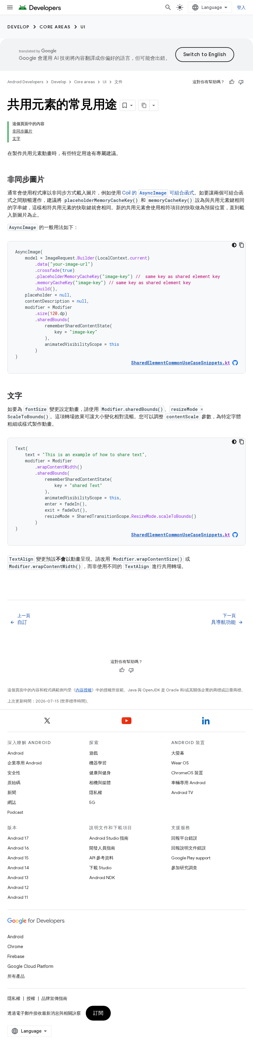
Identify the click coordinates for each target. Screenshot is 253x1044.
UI (83, 27)
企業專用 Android (24, 763)
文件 (118, 81)
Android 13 (17, 877)
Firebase (15, 956)
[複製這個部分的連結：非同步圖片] (50, 180)
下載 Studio (100, 867)
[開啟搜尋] (168, 7)
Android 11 (17, 897)
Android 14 (18, 867)
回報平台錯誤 (184, 838)
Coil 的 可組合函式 (158, 193)
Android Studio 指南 (108, 838)
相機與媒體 (100, 782)
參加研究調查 (184, 867)
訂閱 (98, 1013)
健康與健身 (100, 773)
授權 (31, 998)
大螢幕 (177, 753)
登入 (241, 7)
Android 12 (18, 887)
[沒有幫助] (241, 82)
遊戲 (93, 753)
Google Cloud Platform (30, 966)
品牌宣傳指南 (54, 998)
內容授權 (84, 690)
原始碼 (13, 782)
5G (92, 802)
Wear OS (180, 763)
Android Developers (25, 81)
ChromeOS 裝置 (187, 773)
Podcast (15, 812)
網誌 (11, 802)
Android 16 (18, 848)
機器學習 (97, 763)
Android (15, 753)
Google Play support (190, 858)
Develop (18, 27)
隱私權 (95, 792)
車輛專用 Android (188, 782)
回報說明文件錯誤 (188, 848)
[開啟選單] (10, 7)
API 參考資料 (101, 858)
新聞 (11, 792)
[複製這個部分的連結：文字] (28, 396)
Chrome (15, 946)
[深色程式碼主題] (234, 245)
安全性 (13, 773)
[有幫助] (231, 82)
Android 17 (18, 838)
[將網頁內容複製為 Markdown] (144, 105)
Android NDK (102, 877)
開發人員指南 (102, 848)
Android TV (182, 792)
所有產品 (16, 976)
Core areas (55, 27)
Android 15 (18, 858)
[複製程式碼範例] (241, 245)
